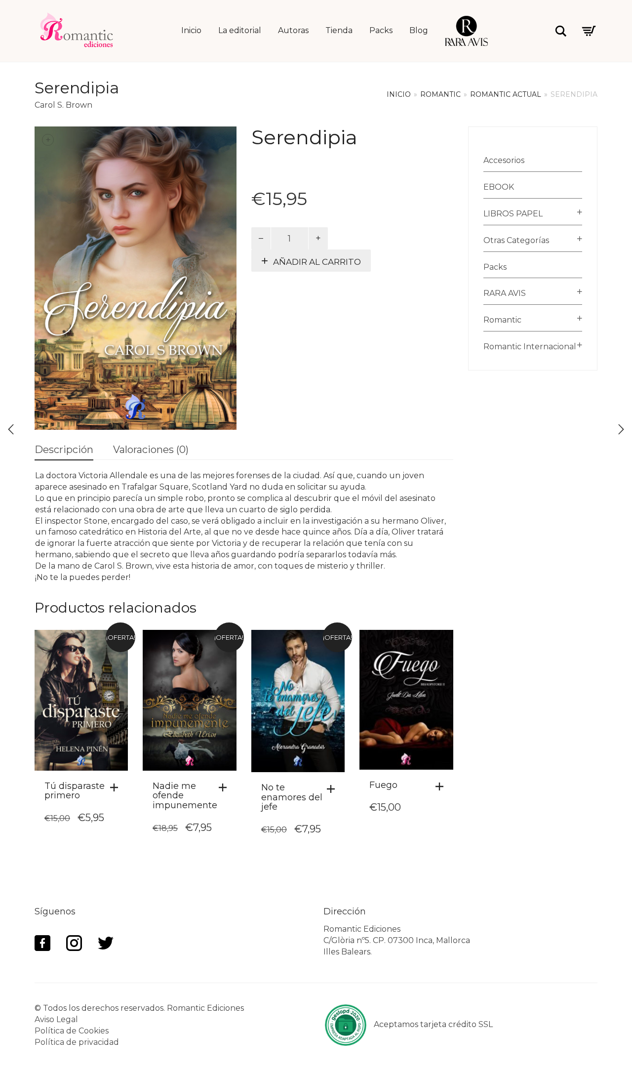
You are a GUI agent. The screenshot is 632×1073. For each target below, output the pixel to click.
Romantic (440, 94)
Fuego (383, 785)
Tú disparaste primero (74, 791)
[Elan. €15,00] (11, 429)
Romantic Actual (505, 94)
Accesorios (503, 160)
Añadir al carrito (317, 262)
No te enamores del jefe (291, 797)
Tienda (339, 30)
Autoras (293, 30)
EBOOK (498, 187)
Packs (381, 30)
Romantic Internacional (529, 346)
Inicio (191, 30)
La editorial (239, 30)
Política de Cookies (72, 1030)
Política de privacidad (77, 1042)
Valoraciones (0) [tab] (151, 449)
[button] (116, 787)
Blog (418, 30)
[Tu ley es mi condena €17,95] (621, 429)
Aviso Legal (56, 1019)
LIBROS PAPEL (513, 213)
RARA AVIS (504, 293)
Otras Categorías (516, 240)
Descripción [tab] (64, 449)
